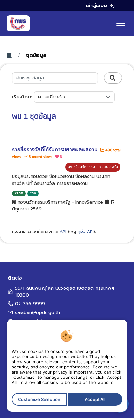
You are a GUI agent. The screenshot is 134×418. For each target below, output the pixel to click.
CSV (32, 193)
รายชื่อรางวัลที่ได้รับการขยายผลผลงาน (55, 149)
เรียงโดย (21, 97)
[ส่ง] (113, 78)
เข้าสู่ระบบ (96, 5)
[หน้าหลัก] (18, 23)
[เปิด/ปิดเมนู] (120, 23)
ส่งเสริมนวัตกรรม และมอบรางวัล (93, 166)
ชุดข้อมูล (36, 55)
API (63, 231)
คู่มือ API (86, 231)
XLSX (18, 193)
